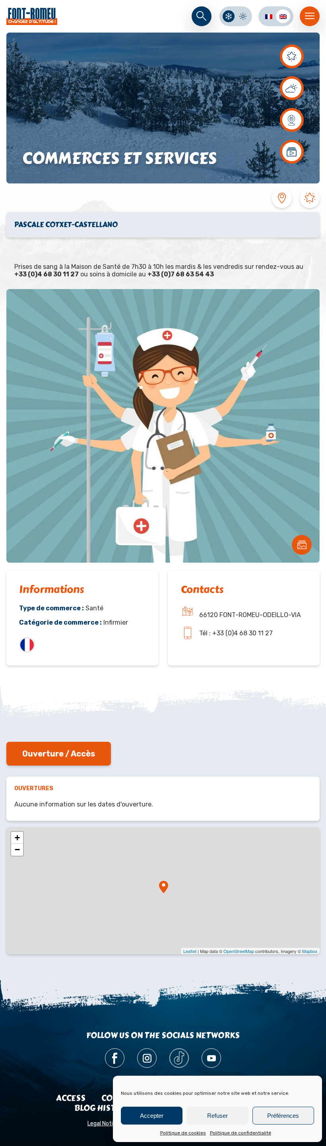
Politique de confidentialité (240, 1133)
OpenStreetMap (238, 951)
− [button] (17, 850)
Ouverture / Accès (58, 753)
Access (70, 1098)
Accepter (151, 1115)
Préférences (283, 1115)
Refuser (217, 1115)
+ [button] (17, 838)
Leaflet (189, 951)
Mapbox (310, 951)
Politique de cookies (183, 1133)
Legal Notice (103, 1123)
